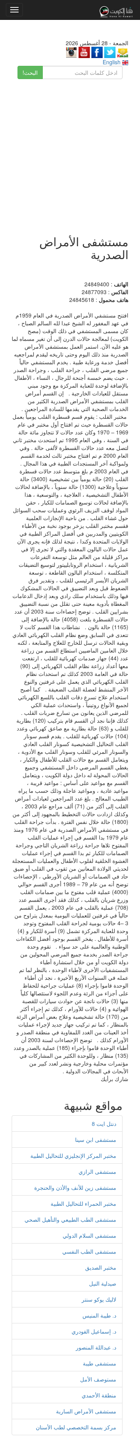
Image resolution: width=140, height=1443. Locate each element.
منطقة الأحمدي (99, 1395)
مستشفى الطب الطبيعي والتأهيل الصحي (70, 1219)
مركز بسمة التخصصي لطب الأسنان (76, 1427)
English (112, 62)
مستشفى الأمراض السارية (86, 1411)
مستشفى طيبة (99, 1363)
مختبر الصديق (100, 1267)
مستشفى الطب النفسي (89, 1251)
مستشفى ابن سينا (95, 1139)
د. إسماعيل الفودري (94, 1331)
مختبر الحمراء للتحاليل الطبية (83, 1203)
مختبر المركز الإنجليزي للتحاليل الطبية (73, 1155)
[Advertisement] (70, 153)
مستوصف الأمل (98, 1379)
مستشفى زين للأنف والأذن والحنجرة (75, 1187)
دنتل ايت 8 (104, 1123)
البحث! (30, 72)
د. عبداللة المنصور (96, 1347)
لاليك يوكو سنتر (99, 1299)
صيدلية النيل (102, 1283)
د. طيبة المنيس (99, 1315)
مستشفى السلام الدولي (89, 1235)
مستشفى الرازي (97, 1171)
